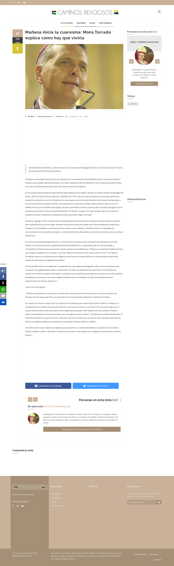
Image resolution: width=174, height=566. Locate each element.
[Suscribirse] (159, 502)
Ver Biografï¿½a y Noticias (144, 84)
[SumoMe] (3, 302)
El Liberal (59, 116)
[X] (3, 283)
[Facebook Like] (3, 270)
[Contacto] (24, 2)
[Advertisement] (74, 143)
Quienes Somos (141, 554)
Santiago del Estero (45, 116)
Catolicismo (67, 23)
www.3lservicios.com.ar (21, 556)
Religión (31, 116)
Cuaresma (133, 104)
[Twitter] (20, 2)
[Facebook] (14, 2)
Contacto (157, 559)
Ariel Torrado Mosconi (57, 406)
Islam (92, 23)
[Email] (3, 296)
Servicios (154, 554)
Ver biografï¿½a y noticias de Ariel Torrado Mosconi (82, 429)
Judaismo (81, 23)
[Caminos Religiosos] (87, 12)
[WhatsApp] (3, 289)
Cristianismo (105, 23)
